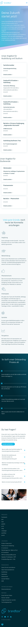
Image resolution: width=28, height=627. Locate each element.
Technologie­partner (6, 602)
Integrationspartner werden (8, 600)
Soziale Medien (5, 578)
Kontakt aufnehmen (8, 444)
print (2, 526)
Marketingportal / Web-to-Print (9, 550)
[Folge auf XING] (2, 616)
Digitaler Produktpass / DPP (8, 557)
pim (2, 519)
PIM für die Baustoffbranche (8, 554)
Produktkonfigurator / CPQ (8, 559)
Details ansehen (7, 74)
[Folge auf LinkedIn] (10, 616)
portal (3, 535)
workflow (3, 533)
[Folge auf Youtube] (5, 616)
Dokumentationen (6, 589)
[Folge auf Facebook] (8, 616)
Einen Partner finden (6, 595)
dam (2, 521)
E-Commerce (4, 548)
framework (4, 517)
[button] (2, 624)
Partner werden (5, 597)
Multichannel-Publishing (7, 545)
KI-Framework (5, 552)
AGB (2, 581)
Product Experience (6, 543)
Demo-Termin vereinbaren (8, 567)
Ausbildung (4, 572)
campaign (4, 530)
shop (2, 528)
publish (3, 524)
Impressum (4, 574)
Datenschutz (4, 576)
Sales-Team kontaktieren (7, 569)
